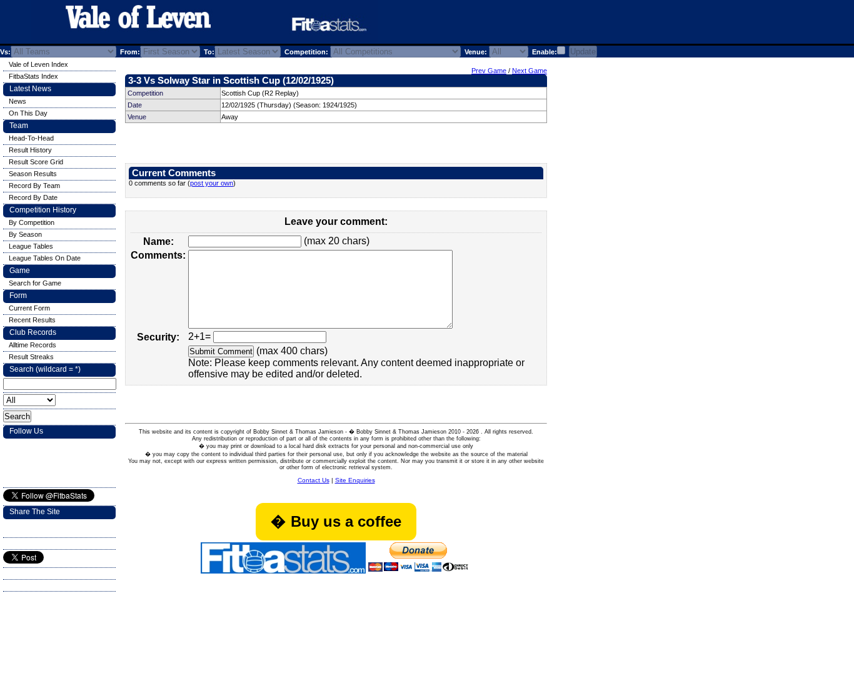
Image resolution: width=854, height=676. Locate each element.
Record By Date (33, 197)
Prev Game (488, 70)
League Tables (31, 246)
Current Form (29, 308)
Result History (30, 150)
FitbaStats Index (33, 76)
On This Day (28, 113)
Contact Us (313, 480)
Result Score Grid (36, 162)
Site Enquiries (355, 480)
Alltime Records (32, 345)
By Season (25, 234)
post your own (211, 183)
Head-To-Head (31, 138)
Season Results (33, 173)
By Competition (31, 222)
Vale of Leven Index (38, 64)
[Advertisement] (534, 24)
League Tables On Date (45, 258)
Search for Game (35, 283)
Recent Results (32, 320)
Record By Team (34, 185)
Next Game (529, 70)
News (17, 101)
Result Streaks (31, 356)
